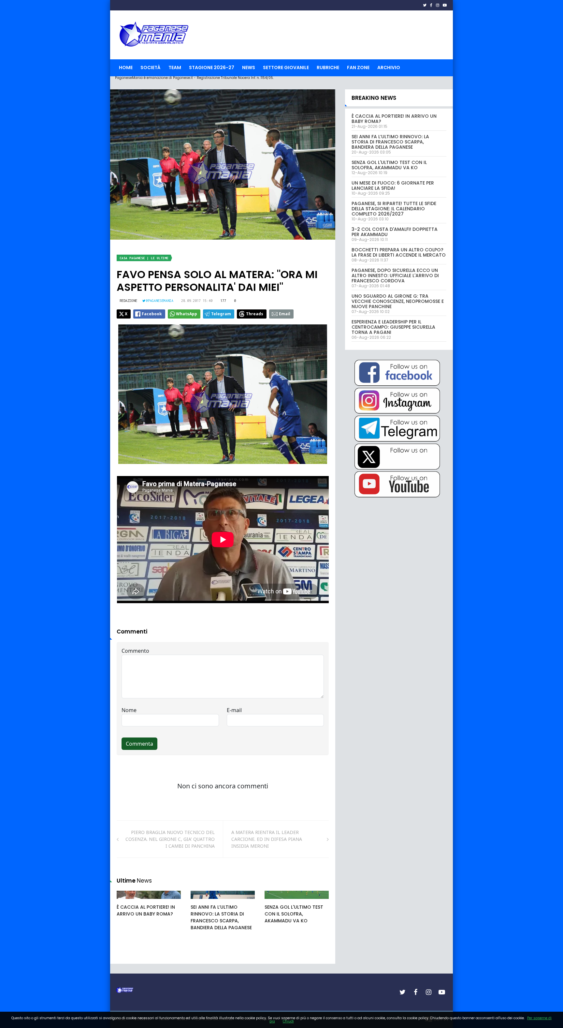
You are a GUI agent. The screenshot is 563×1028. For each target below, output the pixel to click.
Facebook (152, 314)
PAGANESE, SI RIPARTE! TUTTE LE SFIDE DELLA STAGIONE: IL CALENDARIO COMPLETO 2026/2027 (394, 208)
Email (284, 314)
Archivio (388, 67)
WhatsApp (186, 314)
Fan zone (358, 67)
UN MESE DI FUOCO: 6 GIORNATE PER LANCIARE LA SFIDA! (393, 185)
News (248, 67)
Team (174, 67)
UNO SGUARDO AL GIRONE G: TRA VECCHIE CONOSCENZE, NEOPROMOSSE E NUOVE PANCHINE (398, 301)
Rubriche (328, 67)
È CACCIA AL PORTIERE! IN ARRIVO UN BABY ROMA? (146, 910)
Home (126, 67)
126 (276, 901)
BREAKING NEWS (374, 98)
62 (201, 901)
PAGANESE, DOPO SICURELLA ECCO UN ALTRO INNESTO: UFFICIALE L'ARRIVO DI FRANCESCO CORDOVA (395, 275)
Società (150, 67)
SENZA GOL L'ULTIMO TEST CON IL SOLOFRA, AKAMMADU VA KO (294, 914)
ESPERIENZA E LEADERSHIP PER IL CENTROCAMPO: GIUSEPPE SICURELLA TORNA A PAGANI (393, 327)
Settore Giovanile (286, 67)
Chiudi (288, 1021)
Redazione (128, 301)
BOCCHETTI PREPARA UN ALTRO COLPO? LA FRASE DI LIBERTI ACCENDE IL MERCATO (399, 252)
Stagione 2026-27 (211, 67)
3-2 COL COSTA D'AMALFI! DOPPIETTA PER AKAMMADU (395, 232)
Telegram (221, 314)
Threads (254, 314)
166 (128, 901)
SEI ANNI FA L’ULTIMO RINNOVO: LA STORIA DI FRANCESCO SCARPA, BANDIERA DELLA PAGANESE (221, 917)
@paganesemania (159, 301)
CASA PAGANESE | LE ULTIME (144, 258)
